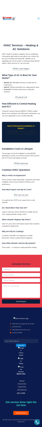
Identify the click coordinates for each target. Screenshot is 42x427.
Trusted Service (21, 413)
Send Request (21, 301)
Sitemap (22, 381)
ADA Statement (22, 389)
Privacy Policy (22, 383)
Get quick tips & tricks (21, 338)
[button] (38, 18)
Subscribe (21, 345)
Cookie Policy (22, 386)
